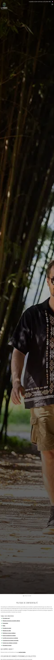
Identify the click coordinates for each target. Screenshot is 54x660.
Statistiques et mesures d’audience (9, 633)
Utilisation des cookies (7, 630)
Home (23, 595)
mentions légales (22, 652)
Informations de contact (7, 645)
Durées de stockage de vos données (9, 635)
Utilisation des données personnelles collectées (11, 620)
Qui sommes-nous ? (6, 618)
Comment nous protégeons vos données (10, 642)
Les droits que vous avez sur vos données (10, 638)
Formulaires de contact (7, 628)
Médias (4, 625)
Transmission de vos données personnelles (10, 640)
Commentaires (5, 623)
